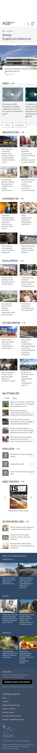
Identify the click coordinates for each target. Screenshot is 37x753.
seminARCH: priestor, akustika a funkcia (21, 455)
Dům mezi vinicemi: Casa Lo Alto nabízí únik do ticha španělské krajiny (9, 581)
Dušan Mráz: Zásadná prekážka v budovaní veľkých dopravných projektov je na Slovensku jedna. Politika (8, 222)
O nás (4, 698)
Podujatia (8, 448)
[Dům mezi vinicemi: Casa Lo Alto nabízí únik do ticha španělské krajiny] (9, 569)
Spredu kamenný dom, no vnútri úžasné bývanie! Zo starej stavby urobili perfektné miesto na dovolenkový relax (27, 619)
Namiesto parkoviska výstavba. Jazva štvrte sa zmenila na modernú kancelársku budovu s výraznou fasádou (28, 155)
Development (10, 260)
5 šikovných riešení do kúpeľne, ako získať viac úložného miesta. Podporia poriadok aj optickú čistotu (9, 618)
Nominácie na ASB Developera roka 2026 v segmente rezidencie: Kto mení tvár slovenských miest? (12, 109)
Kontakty (5, 701)
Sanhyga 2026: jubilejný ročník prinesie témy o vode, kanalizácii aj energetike (22, 546)
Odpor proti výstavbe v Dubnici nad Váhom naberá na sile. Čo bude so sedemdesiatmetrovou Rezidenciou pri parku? (22, 404)
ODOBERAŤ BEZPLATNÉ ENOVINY (17, 682)
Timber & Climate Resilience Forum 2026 (22, 473)
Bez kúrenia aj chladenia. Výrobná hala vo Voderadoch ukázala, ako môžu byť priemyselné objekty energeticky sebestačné (22, 413)
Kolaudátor (19, 125)
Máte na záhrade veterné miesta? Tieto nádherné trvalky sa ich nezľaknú (10, 654)
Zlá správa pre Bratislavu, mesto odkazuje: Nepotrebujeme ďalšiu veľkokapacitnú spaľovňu (27, 378)
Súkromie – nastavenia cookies (13, 719)
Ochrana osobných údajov (11, 716)
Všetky (7, 125)
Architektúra (10, 132)
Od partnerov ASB (12, 521)
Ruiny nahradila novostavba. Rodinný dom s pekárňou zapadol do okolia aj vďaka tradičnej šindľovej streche (8, 155)
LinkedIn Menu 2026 (17, 464)
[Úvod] (8, 23)
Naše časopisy (10, 481)
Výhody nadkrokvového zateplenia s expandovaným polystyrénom (26, 220)
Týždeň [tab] (6, 398)
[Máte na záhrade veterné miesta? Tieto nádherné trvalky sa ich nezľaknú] (9, 643)
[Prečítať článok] (18, 57)
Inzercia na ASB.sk (8, 709)
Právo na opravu (8, 712)
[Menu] (33, 23)
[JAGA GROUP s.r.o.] (7, 731)
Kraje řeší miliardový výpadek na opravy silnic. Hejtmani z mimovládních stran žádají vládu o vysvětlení (26, 582)
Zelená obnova (11, 322)
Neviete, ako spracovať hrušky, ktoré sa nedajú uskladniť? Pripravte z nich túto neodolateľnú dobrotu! (26, 657)
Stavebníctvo (10, 198)
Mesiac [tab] (14, 398)
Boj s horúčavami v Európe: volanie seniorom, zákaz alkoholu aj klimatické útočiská (8, 376)
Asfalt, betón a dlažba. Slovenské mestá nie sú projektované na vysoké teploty (8, 344)
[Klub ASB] (28, 23)
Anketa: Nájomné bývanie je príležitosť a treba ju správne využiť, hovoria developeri (28, 282)
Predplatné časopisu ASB (11, 705)
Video (5, 83)
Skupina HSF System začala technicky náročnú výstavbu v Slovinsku (20, 537)
